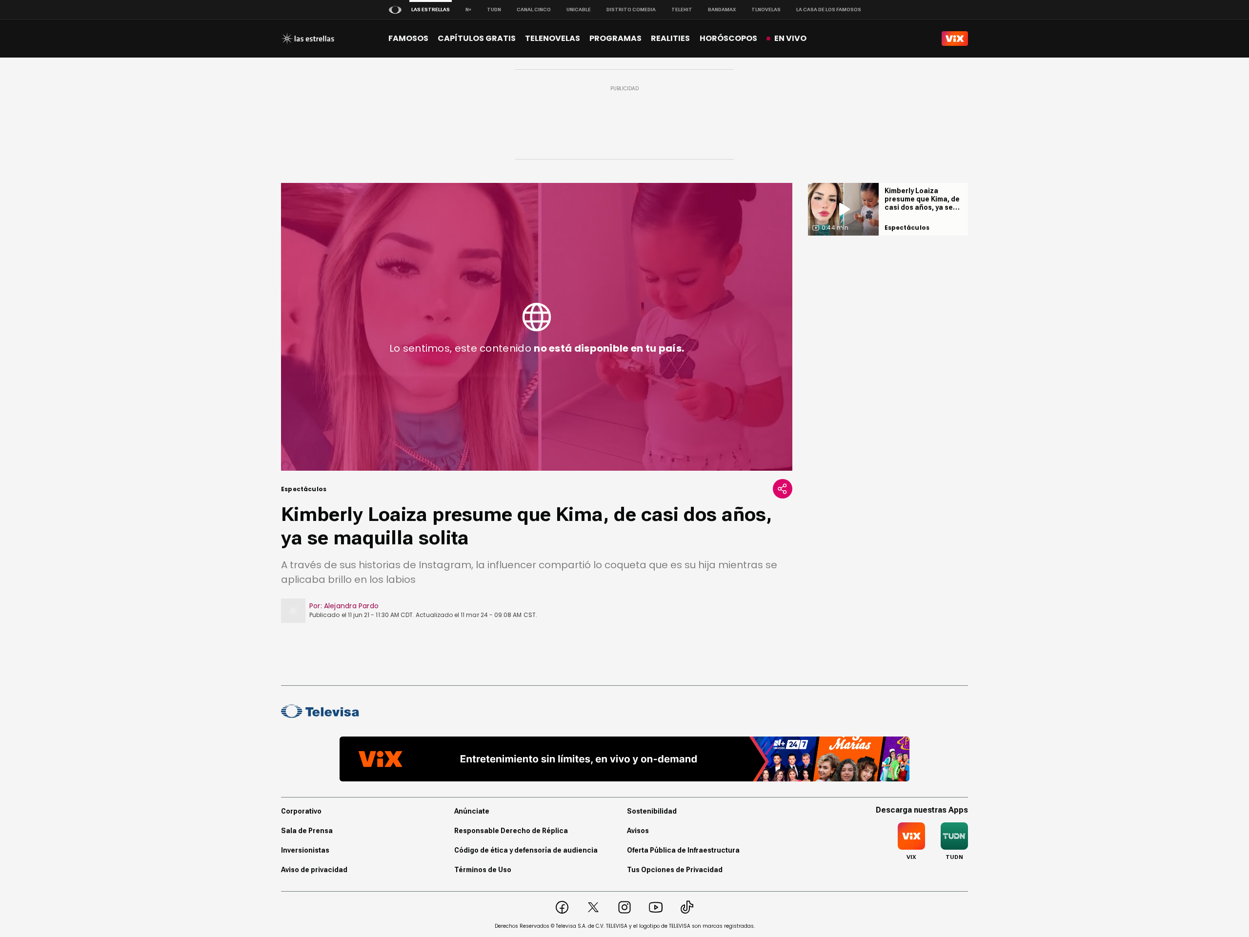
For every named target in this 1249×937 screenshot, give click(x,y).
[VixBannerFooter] (624, 759)
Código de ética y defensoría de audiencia (526, 850)
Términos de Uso (482, 870)
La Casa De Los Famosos (828, 9)
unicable (578, 9)
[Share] (782, 488)
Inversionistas (305, 850)
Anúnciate (471, 811)
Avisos (638, 831)
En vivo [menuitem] (790, 38)
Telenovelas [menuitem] (552, 38)
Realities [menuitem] (670, 38)
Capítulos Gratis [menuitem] (477, 38)
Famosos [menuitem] (408, 38)
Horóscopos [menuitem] (728, 38)
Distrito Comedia (631, 9)
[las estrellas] (307, 39)
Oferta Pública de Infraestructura (683, 850)
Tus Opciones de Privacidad (675, 870)
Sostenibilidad (652, 811)
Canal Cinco (534, 9)
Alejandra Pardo (351, 605)
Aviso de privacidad (314, 870)
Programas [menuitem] (615, 38)
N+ (468, 9)
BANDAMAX (722, 9)
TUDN (494, 9)
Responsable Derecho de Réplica (511, 831)
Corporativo (301, 811)
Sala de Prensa (307, 831)
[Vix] (955, 38)
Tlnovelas (766, 9)
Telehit (681, 9)
